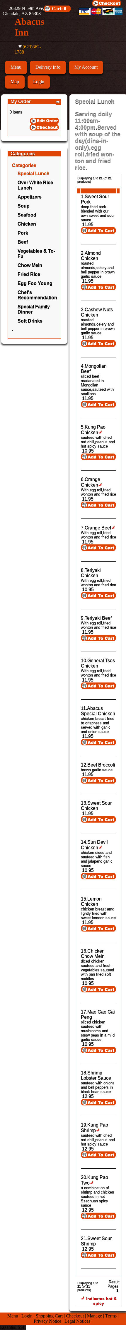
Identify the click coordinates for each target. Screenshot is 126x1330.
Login (38, 81)
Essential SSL (13, 1327)
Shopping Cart (49, 1315)
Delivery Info (47, 67)
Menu (16, 67)
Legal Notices (77, 1321)
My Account (86, 67)
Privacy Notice (47, 1321)
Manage (94, 1315)
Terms (111, 1315)
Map (15, 81)
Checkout (75, 1315)
